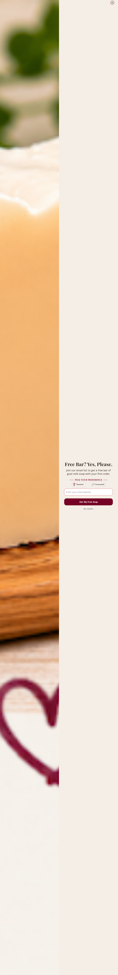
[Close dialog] (112, 2)
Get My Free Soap (88, 501)
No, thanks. (88, 509)
